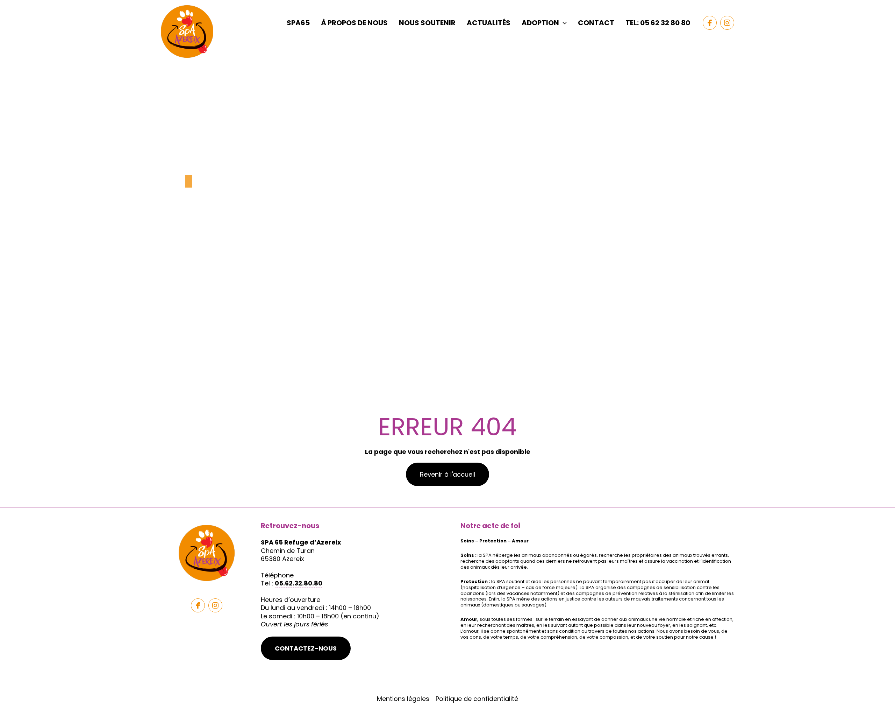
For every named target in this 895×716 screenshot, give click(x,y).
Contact (596, 22)
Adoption (540, 22)
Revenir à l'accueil (447, 474)
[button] (563, 22)
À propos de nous (354, 22)
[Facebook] (710, 23)
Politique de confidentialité (477, 699)
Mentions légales (403, 699)
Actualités (488, 22)
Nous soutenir (427, 22)
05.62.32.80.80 (298, 583)
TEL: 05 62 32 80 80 (657, 22)
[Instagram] (727, 23)
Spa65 (298, 22)
